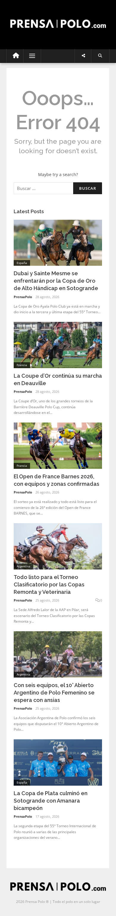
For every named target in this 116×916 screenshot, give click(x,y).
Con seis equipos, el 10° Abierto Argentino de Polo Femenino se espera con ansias (54, 692)
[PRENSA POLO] (58, 18)
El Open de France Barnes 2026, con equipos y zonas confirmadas (56, 480)
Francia (22, 365)
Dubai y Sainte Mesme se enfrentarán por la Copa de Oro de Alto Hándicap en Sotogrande (56, 280)
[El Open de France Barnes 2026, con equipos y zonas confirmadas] (58, 445)
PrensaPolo (23, 297)
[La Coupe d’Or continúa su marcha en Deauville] (58, 344)
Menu (29, 56)
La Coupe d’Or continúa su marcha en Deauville (58, 379)
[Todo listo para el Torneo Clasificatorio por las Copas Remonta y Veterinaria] (58, 546)
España (22, 263)
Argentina (23, 566)
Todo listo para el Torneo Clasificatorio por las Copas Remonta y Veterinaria (49, 584)
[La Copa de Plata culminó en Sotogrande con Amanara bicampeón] (58, 762)
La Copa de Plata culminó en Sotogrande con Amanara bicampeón (50, 800)
